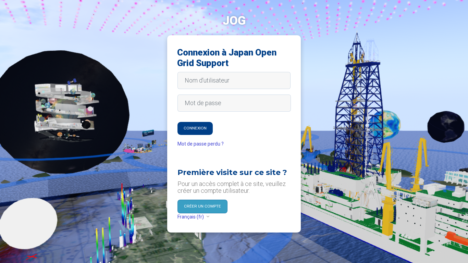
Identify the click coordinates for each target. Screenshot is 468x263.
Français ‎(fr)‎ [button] (191, 217)
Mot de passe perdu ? (200, 144)
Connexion (195, 128)
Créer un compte (202, 206)
